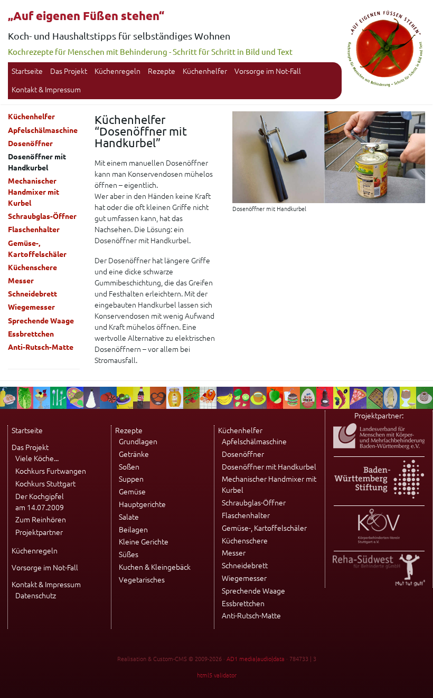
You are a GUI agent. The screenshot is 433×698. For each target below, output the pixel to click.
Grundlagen (138, 441)
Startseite (27, 71)
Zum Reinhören (40, 519)
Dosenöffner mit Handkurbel (269, 467)
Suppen (131, 479)
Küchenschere (32, 267)
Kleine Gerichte (143, 542)
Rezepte (161, 71)
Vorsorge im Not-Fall (267, 71)
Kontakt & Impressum (46, 89)
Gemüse (132, 491)
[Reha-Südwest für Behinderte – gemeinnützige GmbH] (379, 583)
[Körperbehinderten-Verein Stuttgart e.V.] (379, 541)
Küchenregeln (117, 71)
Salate (129, 517)
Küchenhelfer (205, 71)
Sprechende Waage (41, 321)
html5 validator (217, 675)
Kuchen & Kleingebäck (155, 567)
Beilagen (133, 529)
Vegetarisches (142, 580)
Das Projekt (68, 71)
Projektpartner (39, 532)
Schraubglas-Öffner (42, 216)
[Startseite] (385, 85)
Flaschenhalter (34, 229)
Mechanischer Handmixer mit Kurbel (33, 192)
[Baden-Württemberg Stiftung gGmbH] (379, 496)
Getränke (134, 454)
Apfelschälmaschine (43, 130)
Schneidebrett (32, 294)
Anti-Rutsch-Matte (40, 347)
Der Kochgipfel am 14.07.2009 (39, 502)
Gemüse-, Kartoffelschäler (37, 249)
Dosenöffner (30, 143)
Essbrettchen (31, 334)
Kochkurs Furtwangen (50, 471)
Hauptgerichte (142, 504)
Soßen (129, 467)
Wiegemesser (31, 307)
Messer (21, 280)
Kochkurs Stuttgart (45, 484)
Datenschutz (35, 595)
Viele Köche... (37, 458)
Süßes (128, 554)
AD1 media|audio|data (256, 659)
